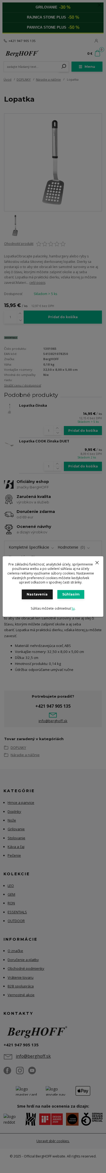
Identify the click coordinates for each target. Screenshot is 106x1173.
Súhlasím (71, 594)
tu (73, 608)
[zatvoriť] (97, 562)
